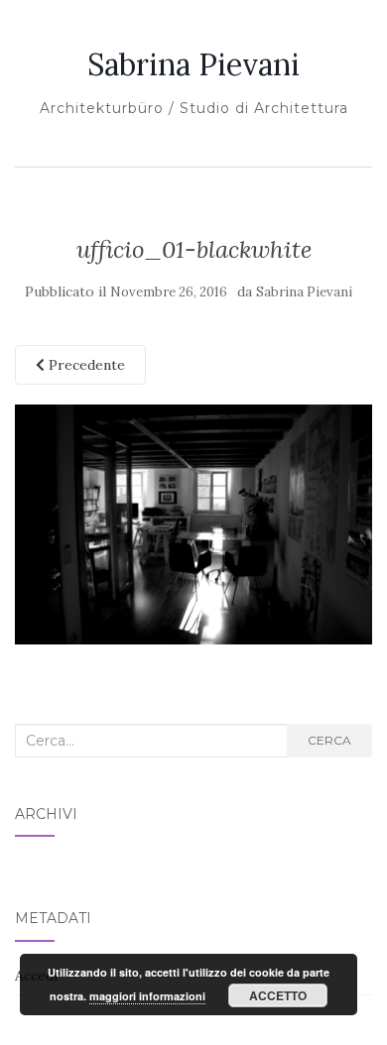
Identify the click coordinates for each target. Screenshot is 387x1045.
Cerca (329, 740)
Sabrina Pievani (193, 64)
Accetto (278, 995)
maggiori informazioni (147, 995)
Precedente (85, 365)
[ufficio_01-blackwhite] (193, 523)
